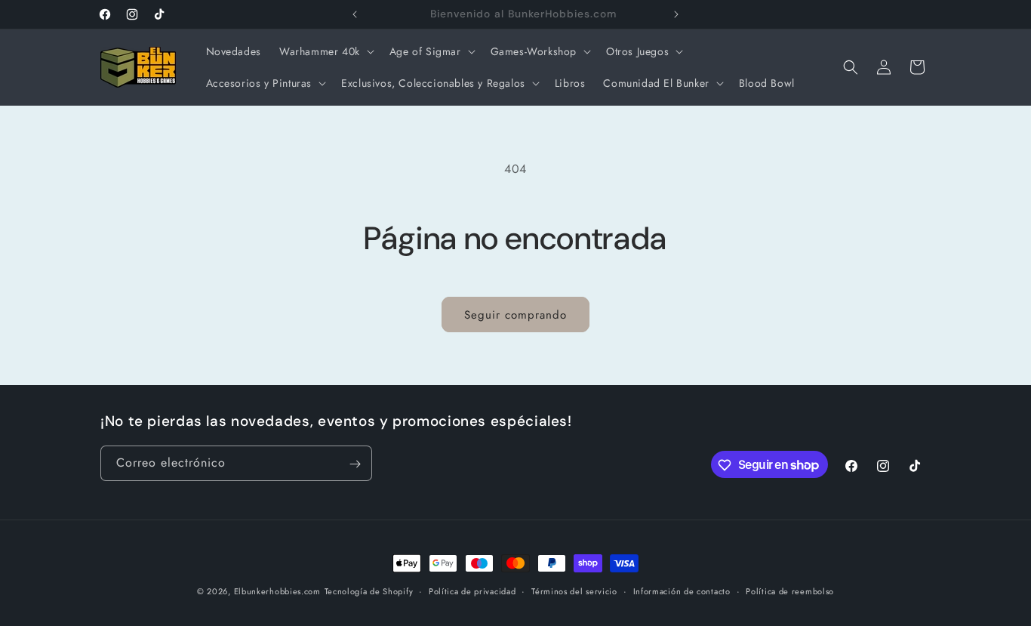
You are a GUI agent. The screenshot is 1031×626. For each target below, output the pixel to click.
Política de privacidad (472, 590)
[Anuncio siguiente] (676, 14)
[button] (325, 51)
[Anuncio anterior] (354, 14)
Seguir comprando (515, 315)
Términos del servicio (574, 590)
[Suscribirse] (354, 464)
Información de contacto (682, 590)
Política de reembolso (790, 590)
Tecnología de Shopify (369, 591)
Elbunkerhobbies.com (277, 591)
